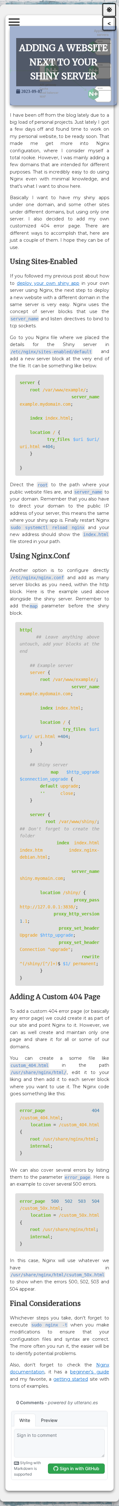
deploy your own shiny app (48, 283)
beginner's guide (89, 1372)
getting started (70, 1379)
